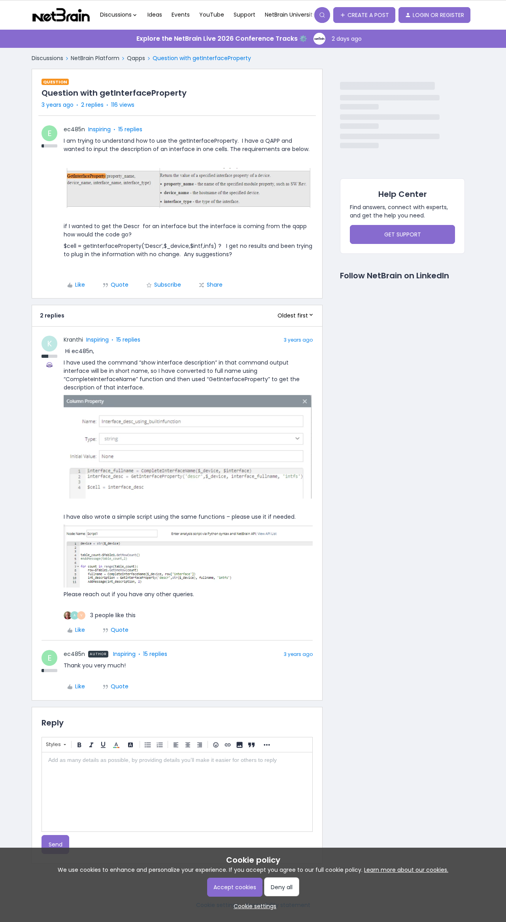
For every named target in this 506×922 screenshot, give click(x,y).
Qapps (136, 58)
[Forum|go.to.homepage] (61, 15)
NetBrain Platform (95, 58)
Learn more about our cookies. (406, 870)
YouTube (211, 15)
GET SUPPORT (402, 234)
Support (244, 15)
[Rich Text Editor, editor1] (177, 791)
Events (181, 15)
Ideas (154, 15)
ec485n (74, 129)
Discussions (47, 58)
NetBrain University (290, 15)
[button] (364, 15)
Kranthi (73, 340)
